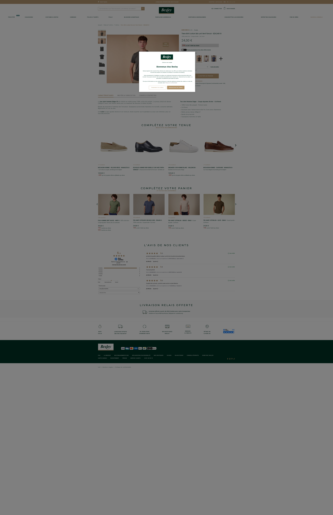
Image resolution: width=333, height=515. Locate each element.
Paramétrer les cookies (157, 87)
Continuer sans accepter (167, 62)
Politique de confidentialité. (171, 82)
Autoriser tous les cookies (176, 87)
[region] (167, 71)
